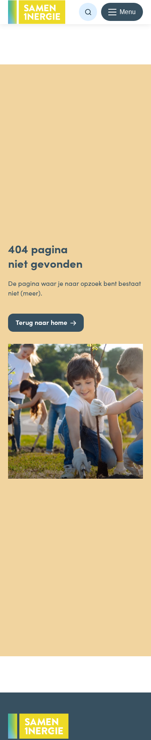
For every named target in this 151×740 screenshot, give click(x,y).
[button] (88, 12)
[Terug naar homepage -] (36, 12)
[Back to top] (129, 666)
